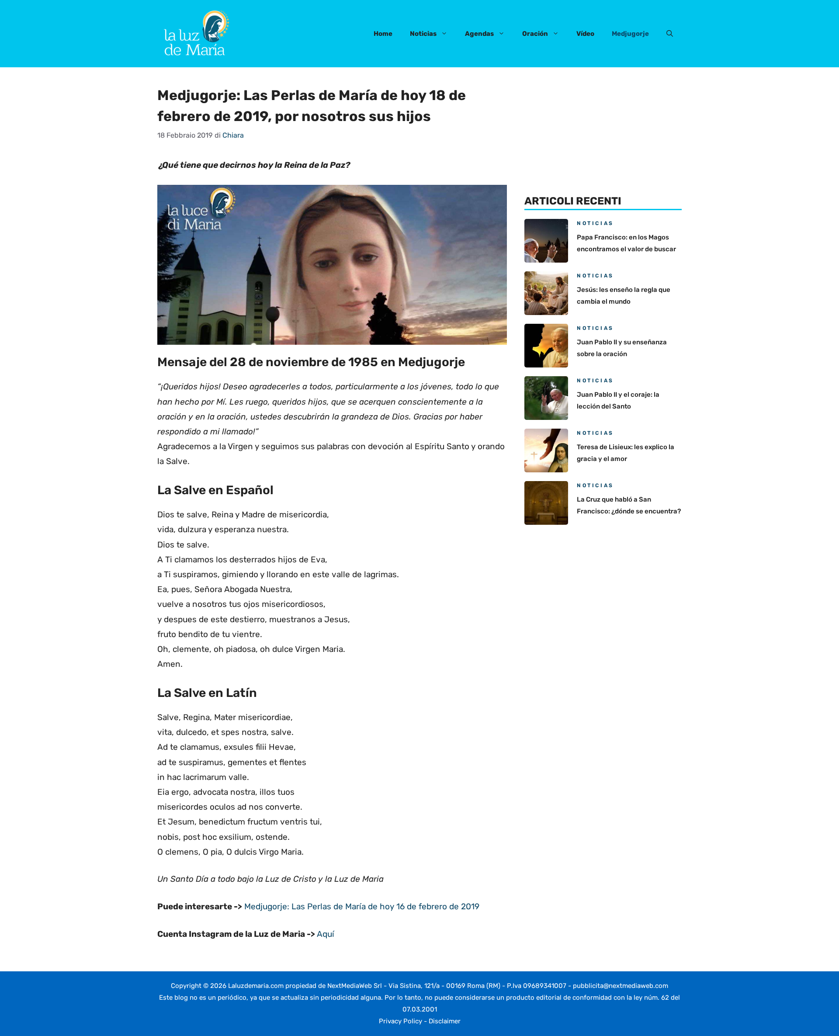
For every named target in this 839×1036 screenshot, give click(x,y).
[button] (670, 34)
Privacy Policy (400, 1021)
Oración (535, 34)
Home (383, 34)
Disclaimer (445, 1021)
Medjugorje (630, 34)
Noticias (423, 34)
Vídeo (585, 34)
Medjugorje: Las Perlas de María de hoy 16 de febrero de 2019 (361, 906)
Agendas (479, 34)
